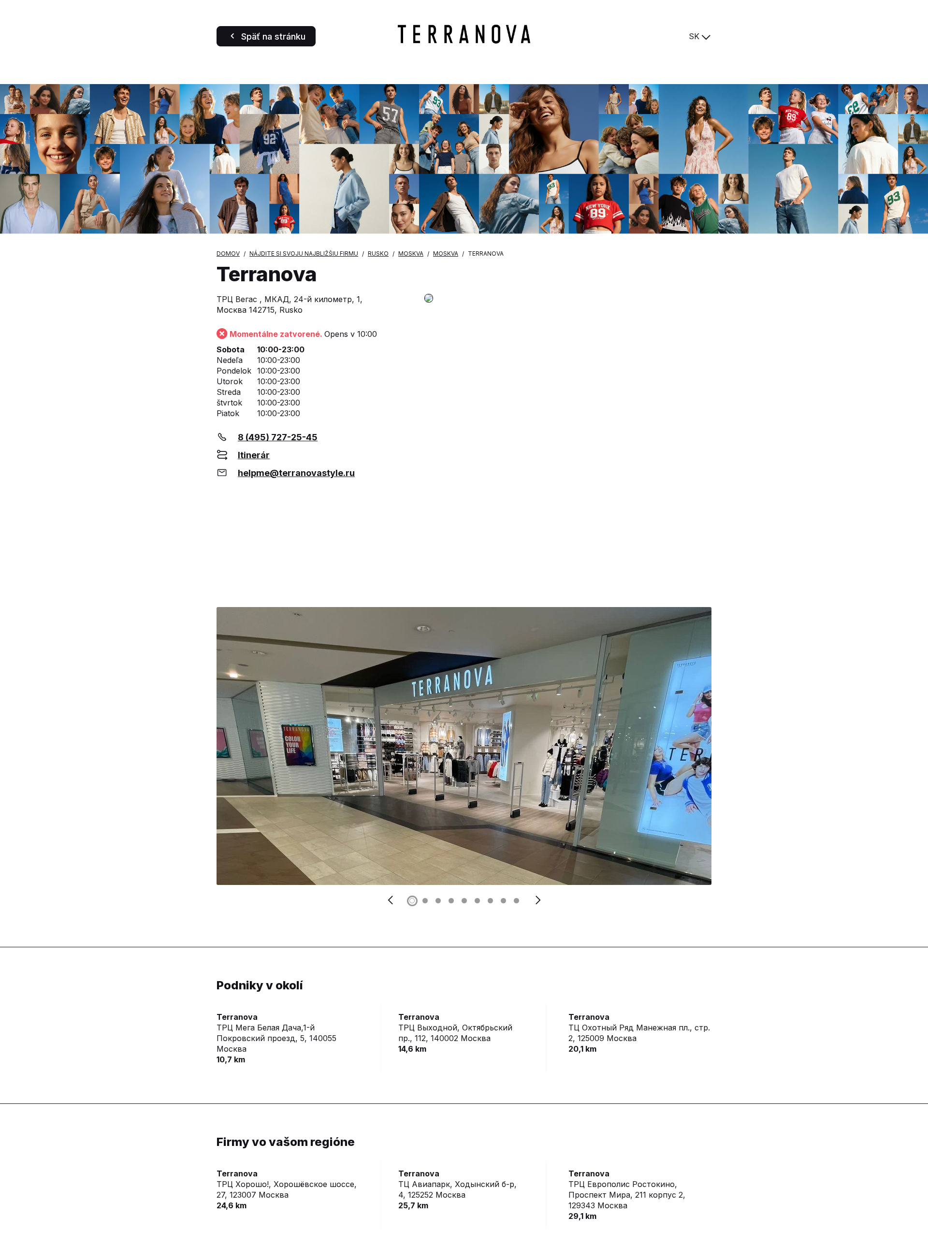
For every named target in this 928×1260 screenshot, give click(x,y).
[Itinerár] (567, 299)
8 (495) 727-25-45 (278, 437)
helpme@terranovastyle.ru (296, 473)
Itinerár (254, 455)
